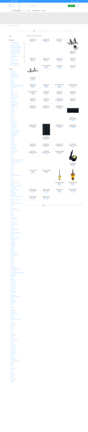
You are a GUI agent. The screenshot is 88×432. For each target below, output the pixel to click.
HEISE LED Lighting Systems (16, 186)
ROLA (12, 305)
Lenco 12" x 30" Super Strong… (59, 85)
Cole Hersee (13, 125)
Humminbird (13, 192)
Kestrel (12, 212)
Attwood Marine (14, 87)
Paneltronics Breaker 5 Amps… (60, 144)
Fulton (12, 165)
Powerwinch (13, 286)
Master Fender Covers (15, 238)
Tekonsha (13, 350)
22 (71, 205)
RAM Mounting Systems (16, 297)
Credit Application (35, 10)
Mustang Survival (14, 255)
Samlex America (14, 314)
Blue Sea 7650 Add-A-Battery (32, 92)
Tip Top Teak (13, 357)
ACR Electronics (14, 73)
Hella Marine (13, 187)
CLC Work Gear (14, 120)
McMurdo (13, 243)
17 (59, 205)
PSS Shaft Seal (14, 291)
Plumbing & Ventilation (15, 49)
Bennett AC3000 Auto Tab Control (73, 85)
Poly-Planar (13, 281)
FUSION (12, 170)
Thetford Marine (14, 352)
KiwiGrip (12, 215)
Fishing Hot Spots (14, 151)
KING (12, 213)
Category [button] (11, 40)
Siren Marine (13, 335)
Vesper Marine (14, 368)
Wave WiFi (13, 373)
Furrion (12, 166)
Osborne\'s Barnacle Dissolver (17, 272)
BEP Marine (13, 99)
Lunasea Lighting (14, 229)
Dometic (12, 139)
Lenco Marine (13, 224)
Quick (12, 293)
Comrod (12, 128)
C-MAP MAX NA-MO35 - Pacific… (33, 197)
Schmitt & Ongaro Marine (16, 319)
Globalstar (13, 173)
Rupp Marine (13, 310)
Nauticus (12, 257)
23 (64, 31)
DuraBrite (13, 142)
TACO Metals (13, 345)
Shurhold (12, 328)
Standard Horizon (14, 340)
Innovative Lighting (15, 199)
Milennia (12, 248)
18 (52, 31)
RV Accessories (14, 59)
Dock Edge (13, 137)
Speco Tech (13, 338)
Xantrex (12, 382)
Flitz (11, 154)
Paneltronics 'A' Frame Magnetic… (59, 106)
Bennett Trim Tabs (14, 97)
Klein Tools (13, 217)
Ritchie (12, 303)
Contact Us (43, 10)
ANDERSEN (13, 81)
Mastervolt (13, 239)
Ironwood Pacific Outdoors (16, 203)
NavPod (12, 262)
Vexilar (12, 371)
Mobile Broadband (15, 63)
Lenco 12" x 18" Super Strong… (46, 66)
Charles (12, 116)
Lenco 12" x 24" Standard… (59, 66)
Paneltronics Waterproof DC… (33, 106)
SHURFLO (12, 326)
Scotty (12, 321)
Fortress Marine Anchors (16, 161)
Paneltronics (13, 276)
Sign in (72, 1)
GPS (11, 58)
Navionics (13, 260)
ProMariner (13, 290)
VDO (12, 366)
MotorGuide (13, 253)
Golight (12, 177)
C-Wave (12, 109)
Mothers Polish (14, 251)
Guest (12, 179)
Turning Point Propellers (16, 361)
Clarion (12, 118)
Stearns (12, 342)
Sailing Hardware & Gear (16, 51)
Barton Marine (14, 94)
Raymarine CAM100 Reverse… (46, 171)
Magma (12, 231)
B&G (12, 88)
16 (47, 31)
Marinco (12, 236)
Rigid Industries (14, 302)
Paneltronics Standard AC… (73, 92)
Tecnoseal (13, 349)
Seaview (12, 323)
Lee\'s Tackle (13, 222)
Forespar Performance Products (17, 160)
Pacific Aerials (13, 274)
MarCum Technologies (15, 232)
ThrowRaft (13, 354)
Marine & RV (15, 25)
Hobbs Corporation (15, 189)
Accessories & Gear (15, 44)
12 (38, 31)
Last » (72, 31)
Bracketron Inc (14, 106)
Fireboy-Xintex (14, 147)
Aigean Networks (14, 75)
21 (59, 31)
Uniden (12, 364)
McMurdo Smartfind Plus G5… (59, 183)
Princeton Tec (13, 288)
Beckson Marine (14, 95)
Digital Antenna (14, 134)
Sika (11, 331)
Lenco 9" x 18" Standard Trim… (46, 40)
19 (54, 31)
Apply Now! (71, 5)
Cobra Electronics (14, 123)
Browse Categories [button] (16, 10)
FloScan (12, 158)
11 (36, 31)
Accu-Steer (13, 71)
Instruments (13, 54)
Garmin (12, 172)
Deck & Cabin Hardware (16, 53)
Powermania (13, 284)
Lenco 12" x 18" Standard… (73, 59)
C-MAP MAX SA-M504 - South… (46, 197)
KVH (11, 220)
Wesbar (12, 376)
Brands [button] (11, 69)
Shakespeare (13, 324)
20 (57, 31)
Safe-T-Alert (13, 312)
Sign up (77, 1)
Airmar (12, 78)
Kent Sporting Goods (15, 210)
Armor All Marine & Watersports (17, 85)
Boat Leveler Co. (14, 104)
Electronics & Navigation (16, 47)
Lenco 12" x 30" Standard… (33, 85)
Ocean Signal (13, 267)
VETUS (12, 369)
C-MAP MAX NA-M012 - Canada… (33, 190)
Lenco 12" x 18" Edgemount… (46, 59)
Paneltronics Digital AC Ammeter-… (59, 152)
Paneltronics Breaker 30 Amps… (33, 152)
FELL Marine (13, 146)
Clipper (12, 121)
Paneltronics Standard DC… (46, 92)
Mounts (12, 61)
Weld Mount (13, 375)
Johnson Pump (14, 208)
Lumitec (12, 227)
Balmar (12, 90)
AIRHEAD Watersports (15, 76)
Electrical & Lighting (15, 42)
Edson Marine (13, 144)
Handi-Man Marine (14, 182)
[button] (78, 6)
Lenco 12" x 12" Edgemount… (73, 52)
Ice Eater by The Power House (17, 196)
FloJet (12, 156)
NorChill (12, 265)
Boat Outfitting (14, 56)
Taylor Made (13, 347)
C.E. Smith (13, 111)
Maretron (13, 234)
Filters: (10, 36)
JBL (11, 206)
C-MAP (12, 108)
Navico (12, 258)
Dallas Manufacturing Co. (16, 130)
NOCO (12, 264)
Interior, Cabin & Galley (15, 46)
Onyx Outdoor (14, 271)
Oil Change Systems (15, 65)
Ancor (12, 80)
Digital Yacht (13, 135)
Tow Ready (13, 359)
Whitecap (13, 380)
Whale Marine (13, 378)
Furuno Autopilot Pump (33, 171)
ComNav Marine (14, 127)
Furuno (12, 168)
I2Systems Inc (13, 194)
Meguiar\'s (13, 246)
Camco (12, 113)
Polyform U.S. (13, 283)
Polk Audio (13, 279)
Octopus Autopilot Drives (16, 269)
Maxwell (12, 241)
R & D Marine (13, 295)
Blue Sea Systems (14, 102)
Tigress (12, 355)
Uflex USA (12, 362)
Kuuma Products (14, 219)
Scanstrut (13, 317)
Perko (12, 277)
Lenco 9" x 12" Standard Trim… (32, 40)
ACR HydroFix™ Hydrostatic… (72, 164)
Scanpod (13, 316)
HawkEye (12, 184)
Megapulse (13, 245)
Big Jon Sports (14, 101)
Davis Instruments (14, 132)
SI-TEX (12, 330)
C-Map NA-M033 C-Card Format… (73, 190)
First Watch (13, 149)
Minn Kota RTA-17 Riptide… (60, 190)
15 (45, 31)
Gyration (12, 180)
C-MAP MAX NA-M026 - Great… (46, 190)
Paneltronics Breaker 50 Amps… (46, 152)
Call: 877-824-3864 (14, 1)
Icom (12, 198)
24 (67, 31)
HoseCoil (12, 191)
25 (69, 31)
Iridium (12, 201)
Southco (12, 336)
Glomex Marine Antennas (16, 175)
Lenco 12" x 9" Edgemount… (59, 40)
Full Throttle (13, 163)
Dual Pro (12, 140)
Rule (11, 309)
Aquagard (13, 83)
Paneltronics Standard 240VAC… (59, 99)
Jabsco (12, 205)
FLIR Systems (13, 153)
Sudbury (12, 343)
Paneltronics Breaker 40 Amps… (73, 144)
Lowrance (13, 225)
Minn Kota (13, 250)
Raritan (12, 298)
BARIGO (12, 92)
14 (43, 31)
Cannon (12, 114)
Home (28, 10)
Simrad (12, 333)
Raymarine (13, 300)
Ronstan (12, 307)
